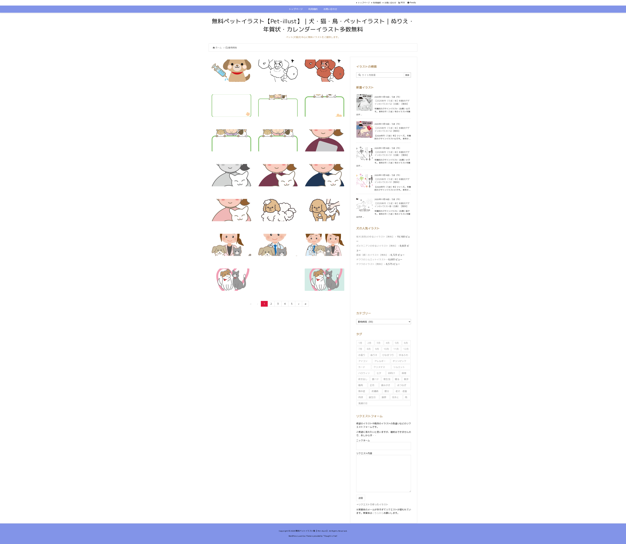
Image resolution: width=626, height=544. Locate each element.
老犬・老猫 (401, 391)
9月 (377, 348)
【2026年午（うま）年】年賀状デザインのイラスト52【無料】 (391, 129)
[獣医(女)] (231, 245)
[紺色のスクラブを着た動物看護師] (324, 175)
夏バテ (375, 379)
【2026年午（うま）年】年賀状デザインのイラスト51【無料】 (391, 181)
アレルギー (380, 361)
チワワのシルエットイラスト (371, 259)
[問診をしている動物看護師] (324, 140)
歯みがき (385, 385)
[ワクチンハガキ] (324, 279)
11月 (396, 348)
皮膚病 (375, 391)
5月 (397, 342)
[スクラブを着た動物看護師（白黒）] (231, 175)
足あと (395, 397)
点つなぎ (401, 385)
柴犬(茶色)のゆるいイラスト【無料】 (375, 236)
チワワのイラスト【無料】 (370, 264)
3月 (378, 342)
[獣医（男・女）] (324, 245)
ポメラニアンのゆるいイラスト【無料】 (376, 245)
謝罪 (384, 397)
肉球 (360, 397)
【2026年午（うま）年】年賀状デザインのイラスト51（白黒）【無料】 (391, 153)
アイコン (362, 361)
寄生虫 (386, 379)
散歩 (406, 379)
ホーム (218, 47)
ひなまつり (388, 355)
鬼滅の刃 (362, 403)
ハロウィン (364, 373)
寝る (397, 379)
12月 (406, 348)
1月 (360, 342)
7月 (360, 348)
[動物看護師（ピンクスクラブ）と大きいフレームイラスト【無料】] (278, 105)
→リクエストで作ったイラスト (372, 504)
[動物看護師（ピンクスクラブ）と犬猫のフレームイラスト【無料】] (278, 140)
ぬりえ (373, 355)
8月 (369, 348)
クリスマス (379, 367)
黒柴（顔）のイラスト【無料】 (372, 254)
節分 (387, 391)
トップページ (364, 2)
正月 (372, 385)
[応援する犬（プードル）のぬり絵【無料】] (278, 71)
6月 (406, 342)
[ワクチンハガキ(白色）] (231, 279)
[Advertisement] (383, 288)
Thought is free (330, 536)
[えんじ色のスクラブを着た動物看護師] (278, 175)
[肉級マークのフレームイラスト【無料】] (231, 105)
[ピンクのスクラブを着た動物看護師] (231, 210)
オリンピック (399, 361)
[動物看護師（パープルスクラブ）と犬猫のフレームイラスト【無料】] (231, 140)
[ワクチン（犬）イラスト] (231, 71)
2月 (369, 342)
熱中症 (361, 391)
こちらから (378, 512)
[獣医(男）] (278, 245)
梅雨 (360, 385)
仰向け (391, 373)
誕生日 (372, 397)
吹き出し (362, 379)
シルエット (399, 367)
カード (361, 367)
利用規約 (377, 2)
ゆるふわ (403, 355)
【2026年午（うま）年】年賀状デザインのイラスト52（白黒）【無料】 (391, 102)
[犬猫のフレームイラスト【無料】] (324, 105)
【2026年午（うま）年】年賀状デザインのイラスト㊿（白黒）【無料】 (391, 205)
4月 (387, 342)
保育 (404, 373)
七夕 (379, 373)
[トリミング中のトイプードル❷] (278, 210)
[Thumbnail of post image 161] (324, 71)
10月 (386, 348)
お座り (361, 355)
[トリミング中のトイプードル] (324, 210)
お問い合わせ (390, 2)
